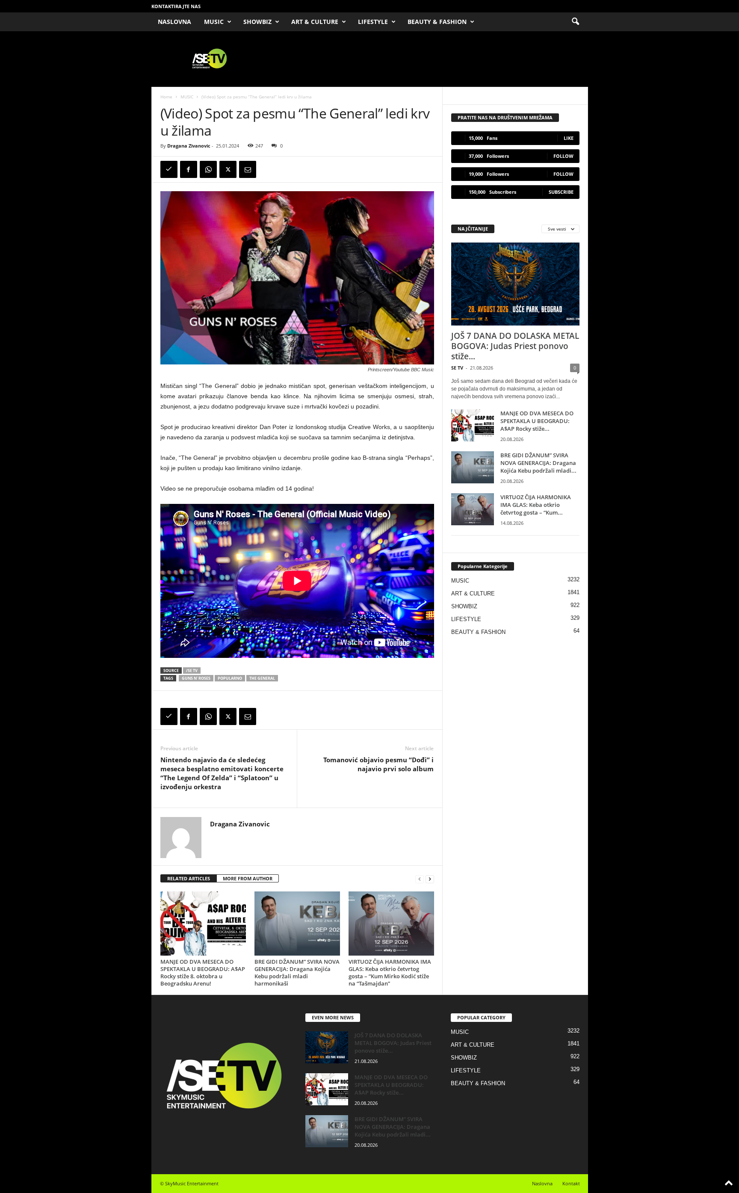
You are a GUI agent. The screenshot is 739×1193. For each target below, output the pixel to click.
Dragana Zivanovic (188, 145)
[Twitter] (227, 169)
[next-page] (430, 878)
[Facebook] (188, 169)
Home (166, 97)
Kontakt (571, 1183)
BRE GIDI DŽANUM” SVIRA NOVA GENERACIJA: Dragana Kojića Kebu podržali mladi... (538, 462)
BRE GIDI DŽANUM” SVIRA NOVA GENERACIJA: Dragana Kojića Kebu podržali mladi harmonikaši (297, 972)
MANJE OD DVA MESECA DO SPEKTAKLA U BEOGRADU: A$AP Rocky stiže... (536, 420)
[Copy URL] (168, 169)
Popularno (230, 678)
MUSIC (214, 22)
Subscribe (561, 192)
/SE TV (192, 670)
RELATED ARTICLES (188, 878)
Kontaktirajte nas (176, 6)
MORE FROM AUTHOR (247, 878)
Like (568, 138)
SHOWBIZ (257, 22)
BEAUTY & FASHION (437, 22)
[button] (575, 21)
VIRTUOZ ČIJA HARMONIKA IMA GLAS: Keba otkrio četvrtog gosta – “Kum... (535, 504)
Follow (563, 156)
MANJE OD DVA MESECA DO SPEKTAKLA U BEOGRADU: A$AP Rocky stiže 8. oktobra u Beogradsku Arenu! (202, 972)
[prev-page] (419, 878)
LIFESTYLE (373, 22)
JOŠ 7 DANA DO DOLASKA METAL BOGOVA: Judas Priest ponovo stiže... (515, 346)
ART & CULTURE (314, 22)
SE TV (457, 367)
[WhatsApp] (208, 169)
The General (262, 678)
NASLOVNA (174, 22)
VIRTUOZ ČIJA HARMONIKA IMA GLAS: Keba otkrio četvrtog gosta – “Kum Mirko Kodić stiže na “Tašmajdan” (390, 972)
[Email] (247, 169)
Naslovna (542, 1183)
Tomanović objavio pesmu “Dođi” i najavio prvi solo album (378, 764)
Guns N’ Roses (196, 678)
